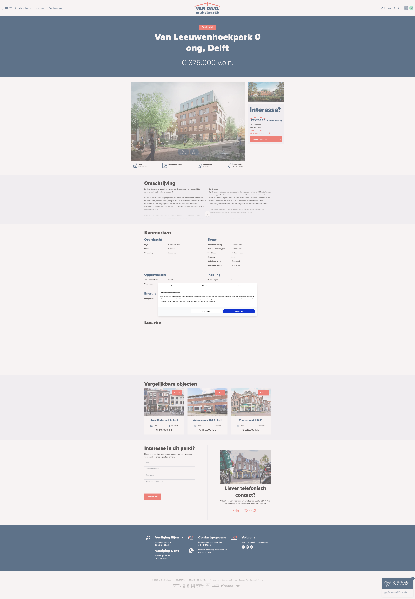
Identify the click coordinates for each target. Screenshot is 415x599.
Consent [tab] (174, 286)
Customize (206, 311)
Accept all (239, 311)
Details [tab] (240, 286)
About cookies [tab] (207, 286)
